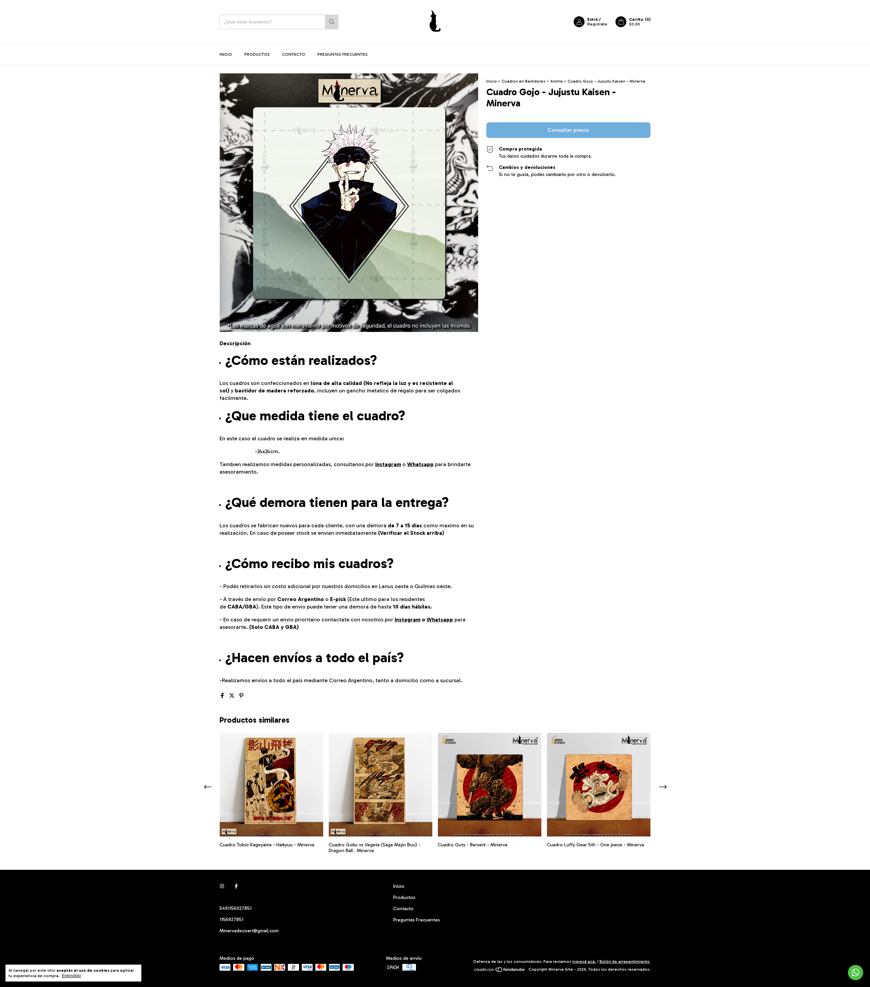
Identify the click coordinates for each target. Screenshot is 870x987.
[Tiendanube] (499, 971)
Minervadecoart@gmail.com (249, 931)
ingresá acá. (584, 961)
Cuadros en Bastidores (523, 81)
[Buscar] (331, 22)
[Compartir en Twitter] (232, 695)
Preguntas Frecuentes (342, 54)
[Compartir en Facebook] (223, 695)
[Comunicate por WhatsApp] (855, 972)
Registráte (597, 24)
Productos (257, 54)
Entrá (592, 19)
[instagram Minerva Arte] (222, 886)
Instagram (388, 464)
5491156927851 (235, 908)
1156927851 (231, 919)
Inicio (226, 54)
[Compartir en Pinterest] (241, 695)
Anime (556, 81)
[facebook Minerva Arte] (236, 886)
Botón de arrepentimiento (624, 961)
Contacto (293, 54)
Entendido (71, 975)
